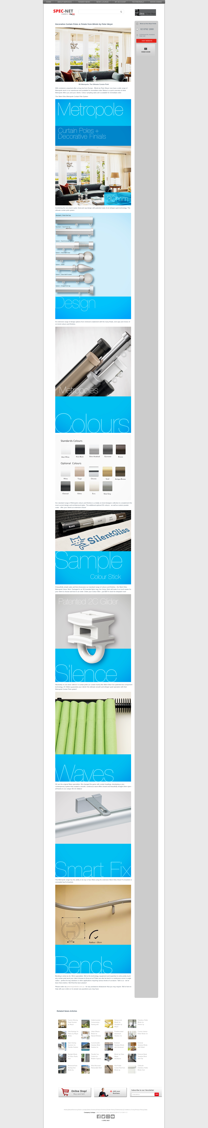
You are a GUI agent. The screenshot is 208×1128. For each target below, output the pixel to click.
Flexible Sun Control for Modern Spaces (96, 1056)
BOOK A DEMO (156, 2)
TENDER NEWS (84, 2)
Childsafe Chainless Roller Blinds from (143, 1068)
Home (65, 1109)
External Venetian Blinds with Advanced (119, 1045)
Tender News (110, 1109)
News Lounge (82, 1109)
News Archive (91, 1109)
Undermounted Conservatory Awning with (95, 1022)
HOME (48, 2)
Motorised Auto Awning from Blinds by (72, 1068)
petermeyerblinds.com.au (75, 986)
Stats (145, 1109)
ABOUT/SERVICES (65, 2)
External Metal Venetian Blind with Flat (142, 1056)
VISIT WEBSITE (147, 41)
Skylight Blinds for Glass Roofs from (73, 1056)
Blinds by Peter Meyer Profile (148, 23)
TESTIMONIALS (138, 2)
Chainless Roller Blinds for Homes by (143, 1022)
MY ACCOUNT (120, 2)
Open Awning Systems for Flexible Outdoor (73, 1045)
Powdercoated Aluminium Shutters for (118, 1034)
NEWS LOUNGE (102, 2)
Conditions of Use (129, 1109)
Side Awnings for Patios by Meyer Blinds (73, 1034)
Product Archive (101, 1109)
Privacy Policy (139, 1109)
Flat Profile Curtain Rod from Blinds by (119, 1068)
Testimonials (119, 1109)
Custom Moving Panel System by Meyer (73, 1022)
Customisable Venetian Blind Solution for (95, 1045)
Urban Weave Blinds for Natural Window (96, 1034)
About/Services (72, 1109)
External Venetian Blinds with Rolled (142, 1045)
